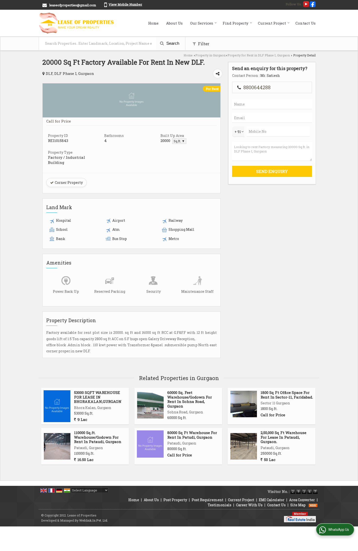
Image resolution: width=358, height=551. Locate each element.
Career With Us (249, 505)
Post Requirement (207, 500)
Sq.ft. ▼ (179, 141)
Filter (203, 43)
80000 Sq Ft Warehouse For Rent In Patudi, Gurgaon (192, 434)
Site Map (298, 505)
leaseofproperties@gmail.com (72, 5)
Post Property (175, 500)
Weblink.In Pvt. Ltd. (93, 520)
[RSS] (313, 505)
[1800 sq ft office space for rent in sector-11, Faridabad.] (243, 404)
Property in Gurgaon (210, 55)
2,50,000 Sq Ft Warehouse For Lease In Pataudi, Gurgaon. (283, 437)
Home (153, 23)
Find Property (235, 23)
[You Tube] (306, 3)
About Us (174, 23)
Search (172, 43)
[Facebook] (313, 3)
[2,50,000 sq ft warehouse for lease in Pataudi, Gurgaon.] (243, 446)
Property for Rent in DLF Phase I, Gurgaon (258, 55)
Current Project (272, 23)
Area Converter (302, 500)
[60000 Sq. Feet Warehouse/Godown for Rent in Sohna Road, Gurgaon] (150, 405)
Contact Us (305, 23)
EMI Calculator (271, 500)
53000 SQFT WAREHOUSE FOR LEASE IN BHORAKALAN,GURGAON (98, 397)
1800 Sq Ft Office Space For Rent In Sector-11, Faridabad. (287, 394)
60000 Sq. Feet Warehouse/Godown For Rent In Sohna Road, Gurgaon (189, 399)
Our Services (201, 23)
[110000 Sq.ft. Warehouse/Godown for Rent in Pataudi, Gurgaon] (57, 446)
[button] (125, 4)
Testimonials (219, 505)
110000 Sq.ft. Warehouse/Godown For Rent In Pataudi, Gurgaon (97, 437)
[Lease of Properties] (76, 23)
